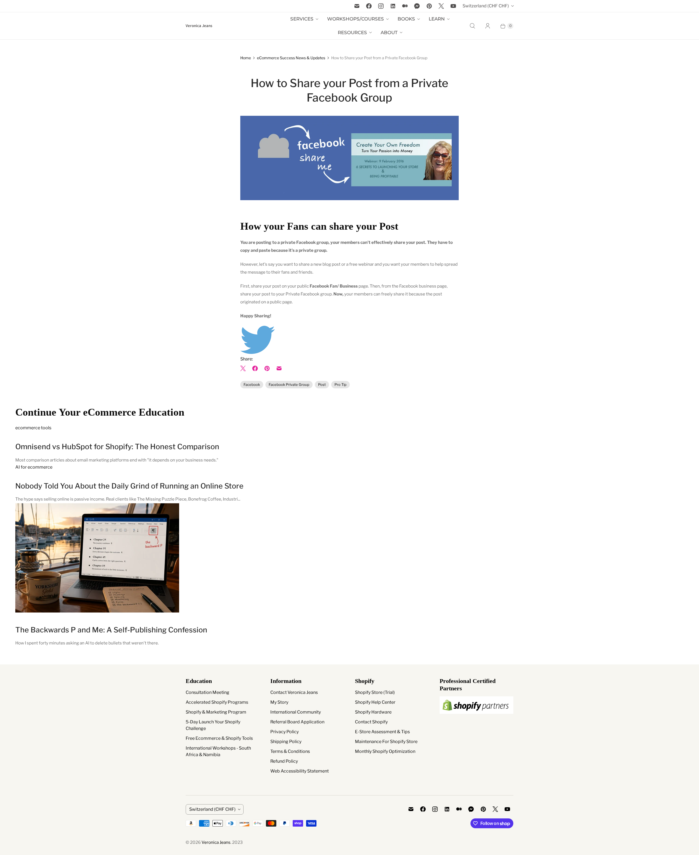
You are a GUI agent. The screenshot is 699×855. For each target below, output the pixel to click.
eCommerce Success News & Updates (291, 57)
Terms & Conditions (290, 751)
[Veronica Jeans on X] (441, 6)
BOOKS (406, 19)
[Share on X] (244, 368)
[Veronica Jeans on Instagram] (381, 6)
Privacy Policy (284, 731)
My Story (279, 702)
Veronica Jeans (216, 842)
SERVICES (301, 19)
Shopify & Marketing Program (216, 712)
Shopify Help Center (375, 702)
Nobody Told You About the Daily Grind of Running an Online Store (129, 485)
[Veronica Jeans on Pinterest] (429, 6)
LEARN (437, 19)
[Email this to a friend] (279, 368)
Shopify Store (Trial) (375, 692)
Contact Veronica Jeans (294, 692)
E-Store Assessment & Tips (382, 731)
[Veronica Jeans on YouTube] (453, 6)
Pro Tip (340, 384)
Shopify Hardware (373, 712)
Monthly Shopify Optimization (385, 751)
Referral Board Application (297, 721)
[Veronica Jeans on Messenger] (417, 6)
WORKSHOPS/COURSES (355, 19)
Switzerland (486, 5)
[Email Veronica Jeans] (357, 6)
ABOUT (389, 32)
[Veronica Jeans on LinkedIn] (393, 6)
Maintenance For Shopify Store (386, 741)
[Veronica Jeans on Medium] (405, 6)
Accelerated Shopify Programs (217, 702)
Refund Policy (284, 761)
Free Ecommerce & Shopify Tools (219, 738)
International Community (295, 712)
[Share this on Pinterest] (267, 368)
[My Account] (487, 25)
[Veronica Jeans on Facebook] (369, 6)
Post (322, 384)
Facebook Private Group (289, 384)
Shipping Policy (285, 741)
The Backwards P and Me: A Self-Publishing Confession (111, 629)
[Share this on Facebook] (255, 368)
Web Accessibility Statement (299, 771)
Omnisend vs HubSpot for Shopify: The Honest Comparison (117, 446)
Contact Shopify (371, 721)
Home (245, 57)
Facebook (252, 384)
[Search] (472, 25)
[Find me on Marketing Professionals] (476, 719)
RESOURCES (352, 32)
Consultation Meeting (207, 692)
